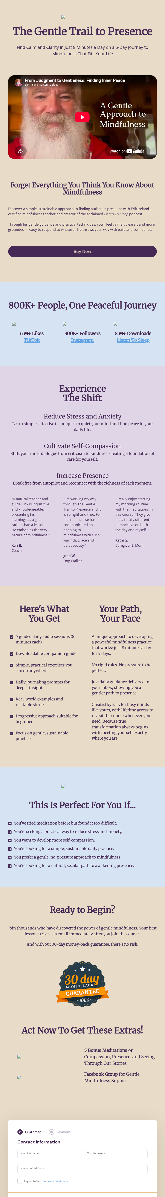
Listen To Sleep (133, 340)
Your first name (31, 1154)
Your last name (98, 1154)
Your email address (34, 1169)
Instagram (82, 340)
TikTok (32, 340)
